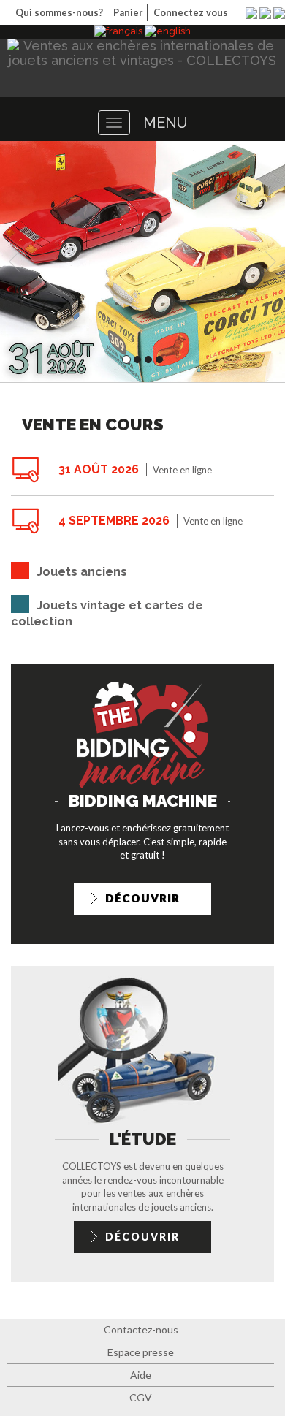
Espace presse (140, 1352)
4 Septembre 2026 (114, 521)
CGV (140, 1397)
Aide (140, 1375)
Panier (128, 12)
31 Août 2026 (98, 469)
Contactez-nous (141, 1329)
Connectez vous (190, 12)
